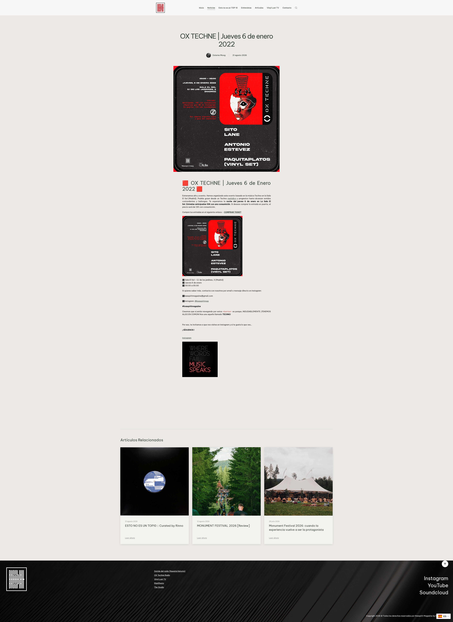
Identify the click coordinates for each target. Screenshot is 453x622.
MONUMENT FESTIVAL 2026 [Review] (223, 525)
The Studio (159, 587)
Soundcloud (433, 592)
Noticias (211, 8)
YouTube (438, 585)
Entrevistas (246, 8)
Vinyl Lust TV (273, 8)
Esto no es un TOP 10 (228, 8)
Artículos (259, 8)
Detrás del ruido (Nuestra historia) (169, 571)
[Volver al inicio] (160, 7)
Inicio (201, 8)
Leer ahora (130, 538)
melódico (232, 198)
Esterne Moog (219, 55)
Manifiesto (159, 583)
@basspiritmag (202, 301)
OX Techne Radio (162, 575)
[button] (296, 7)
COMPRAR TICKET (232, 212)
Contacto (287, 8)
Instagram (186, 338)
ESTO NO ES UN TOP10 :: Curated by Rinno (154, 525)
